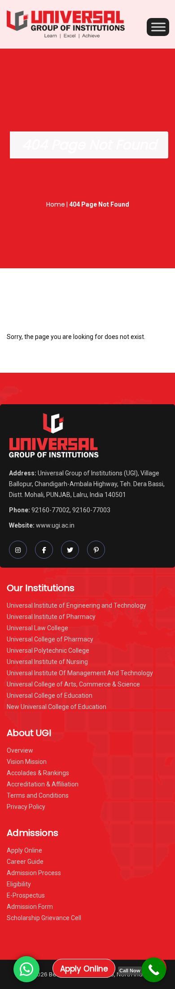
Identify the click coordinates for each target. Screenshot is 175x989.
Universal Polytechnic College (48, 650)
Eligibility (19, 884)
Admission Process (34, 872)
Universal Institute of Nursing (47, 661)
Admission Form (30, 906)
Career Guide (25, 861)
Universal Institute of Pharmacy (51, 616)
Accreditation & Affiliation (43, 784)
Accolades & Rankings (38, 773)
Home (55, 204)
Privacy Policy (26, 806)
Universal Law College (37, 628)
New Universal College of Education (56, 706)
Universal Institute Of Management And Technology (80, 673)
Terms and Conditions (38, 795)
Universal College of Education (49, 695)
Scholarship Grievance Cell (44, 917)
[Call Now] (153, 969)
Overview (20, 750)
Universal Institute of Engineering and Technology (76, 605)
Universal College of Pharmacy (50, 639)
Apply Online (84, 968)
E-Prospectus (26, 895)
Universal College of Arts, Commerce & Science (73, 684)
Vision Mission (27, 761)
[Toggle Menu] (158, 27)
